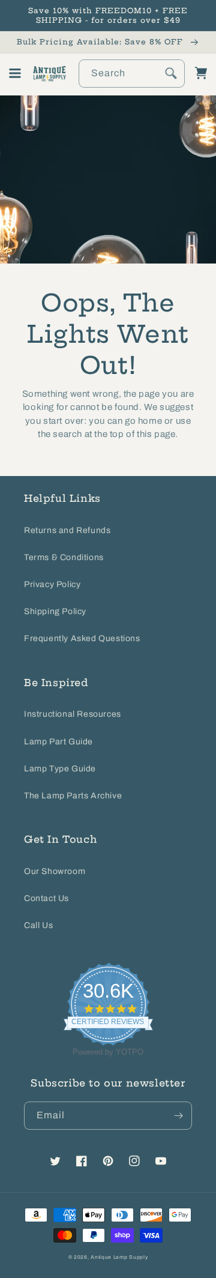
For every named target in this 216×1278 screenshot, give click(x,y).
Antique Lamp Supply (119, 1257)
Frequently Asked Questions (82, 638)
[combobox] (132, 73)
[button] (15, 73)
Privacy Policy (52, 584)
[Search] (171, 73)
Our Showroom (54, 871)
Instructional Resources (72, 714)
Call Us (38, 925)
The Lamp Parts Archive (73, 795)
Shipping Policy (55, 611)
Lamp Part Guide (58, 741)
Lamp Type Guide (60, 768)
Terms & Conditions (64, 557)
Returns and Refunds (67, 530)
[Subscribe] (178, 1116)
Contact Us (46, 898)
